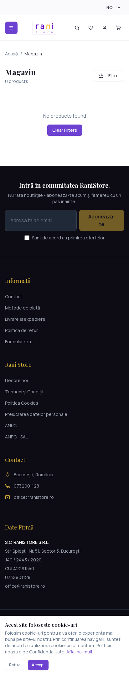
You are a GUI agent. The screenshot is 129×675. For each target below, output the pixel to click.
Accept (38, 664)
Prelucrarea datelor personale (36, 414)
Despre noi (16, 380)
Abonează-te (101, 220)
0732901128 (26, 486)
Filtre (113, 76)
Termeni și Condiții (24, 392)
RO (109, 7)
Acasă (11, 54)
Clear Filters (64, 130)
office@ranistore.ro (34, 497)
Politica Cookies (21, 403)
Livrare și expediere (25, 319)
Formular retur (19, 342)
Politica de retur (21, 330)
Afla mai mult (79, 652)
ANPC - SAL (16, 437)
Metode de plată (22, 308)
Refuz (14, 664)
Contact (13, 296)
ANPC (11, 425)
